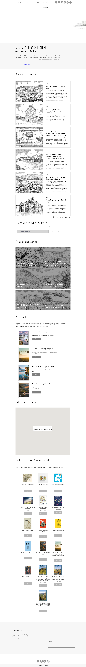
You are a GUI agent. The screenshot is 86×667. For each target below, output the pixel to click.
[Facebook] (59, 2)
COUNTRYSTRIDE (43, 7)
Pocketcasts (46, 59)
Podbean (55, 59)
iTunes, (40, 59)
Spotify (50, 59)
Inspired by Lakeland (43, 326)
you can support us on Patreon (28, 60)
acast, (43, 59)
